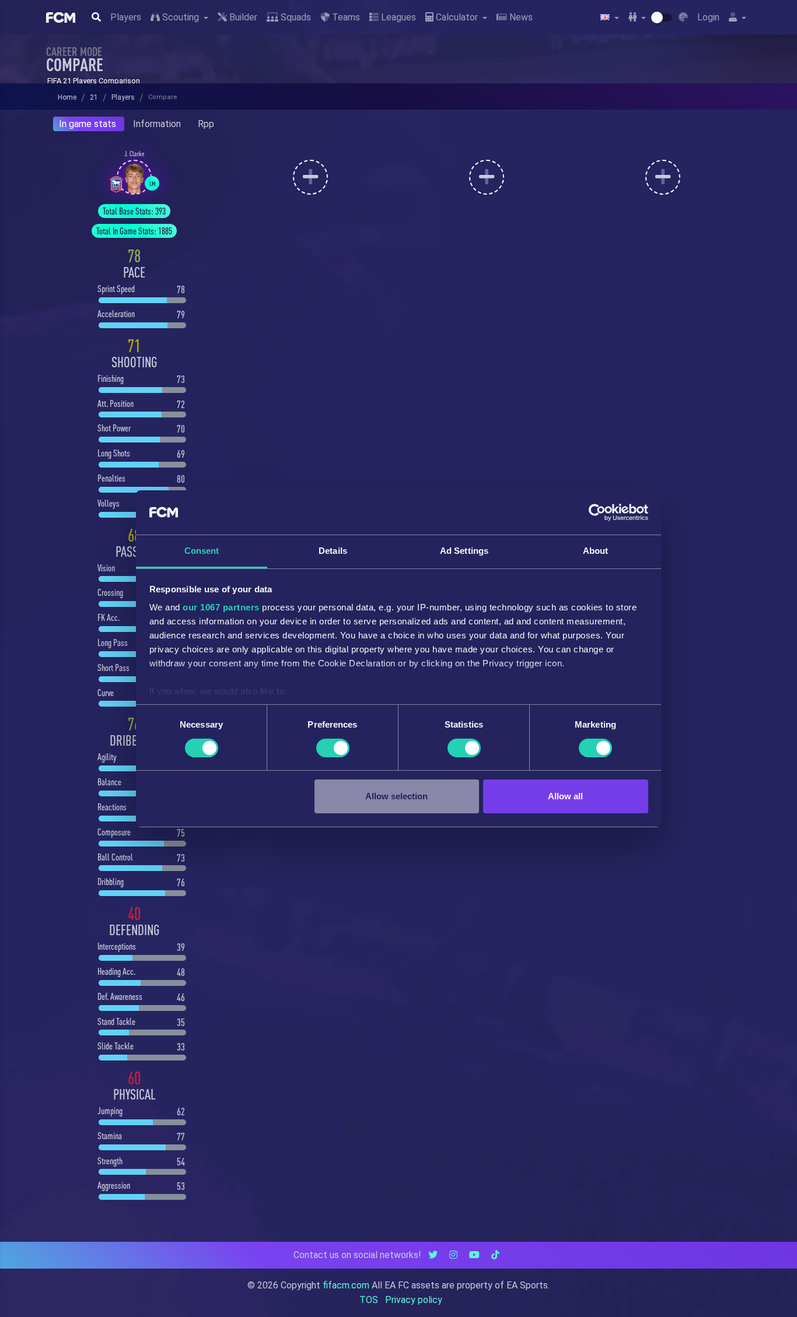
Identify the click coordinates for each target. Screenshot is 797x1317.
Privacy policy (413, 1299)
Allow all (565, 796)
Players (125, 17)
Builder (242, 17)
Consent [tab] (201, 551)
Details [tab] (333, 551)
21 (94, 97)
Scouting (180, 17)
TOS (368, 1299)
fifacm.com (346, 1285)
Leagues (397, 17)
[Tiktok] (495, 1254)
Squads (294, 17)
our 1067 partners (221, 607)
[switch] (332, 748)
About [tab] (596, 551)
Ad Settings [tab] (464, 551)
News (520, 17)
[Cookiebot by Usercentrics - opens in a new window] (597, 512)
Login (708, 17)
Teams (345, 17)
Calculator (457, 17)
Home (67, 97)
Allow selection (396, 796)
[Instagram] (453, 1254)
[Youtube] (474, 1254)
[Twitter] (433, 1254)
